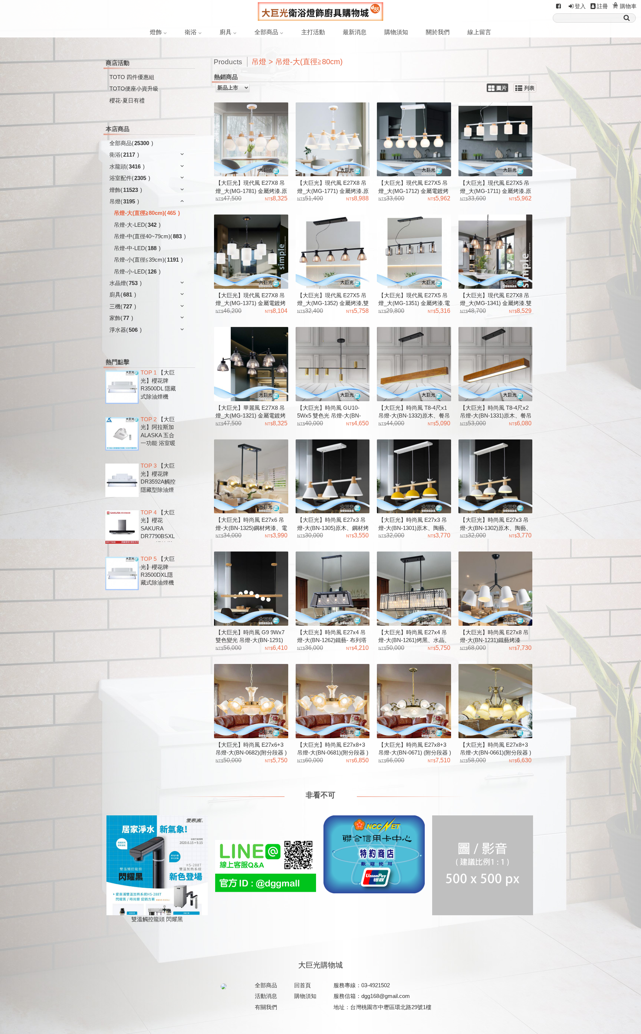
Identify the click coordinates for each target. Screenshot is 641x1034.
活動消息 (266, 996)
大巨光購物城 (320, 965)
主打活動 (313, 32)
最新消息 (354, 32)
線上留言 (479, 32)
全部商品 (266, 32)
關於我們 (438, 32)
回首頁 (302, 985)
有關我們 (266, 1007)
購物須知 (396, 32)
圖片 (501, 88)
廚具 (225, 32)
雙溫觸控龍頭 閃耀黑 (157, 919)
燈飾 (156, 32)
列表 (529, 88)
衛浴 (191, 32)
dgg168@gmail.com (385, 996)
